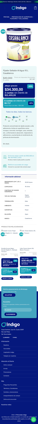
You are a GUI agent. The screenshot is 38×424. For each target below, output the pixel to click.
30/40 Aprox (29, 182)
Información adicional (13, 177)
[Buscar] (7, 8)
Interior (27, 205)
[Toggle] (3, 177)
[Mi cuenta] (31, 8)
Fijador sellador (27, 196)
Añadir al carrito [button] (7, 278)
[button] (2, 8)
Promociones (7, 372)
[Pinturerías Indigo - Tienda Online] (19, 8)
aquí (29, 167)
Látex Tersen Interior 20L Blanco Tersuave (27, 249)
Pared (26, 210)
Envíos (5, 368)
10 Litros (27, 186)
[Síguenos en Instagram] (5, 409)
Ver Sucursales (6, 334)
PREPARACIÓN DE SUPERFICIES (22, 17)
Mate (26, 201)
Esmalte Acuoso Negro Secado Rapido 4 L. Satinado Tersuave (9, 250)
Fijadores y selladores (19, 18)
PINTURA (6, 17)
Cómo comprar (8, 365)
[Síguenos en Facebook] (3, 409)
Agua (26, 214)
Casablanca (28, 218)
